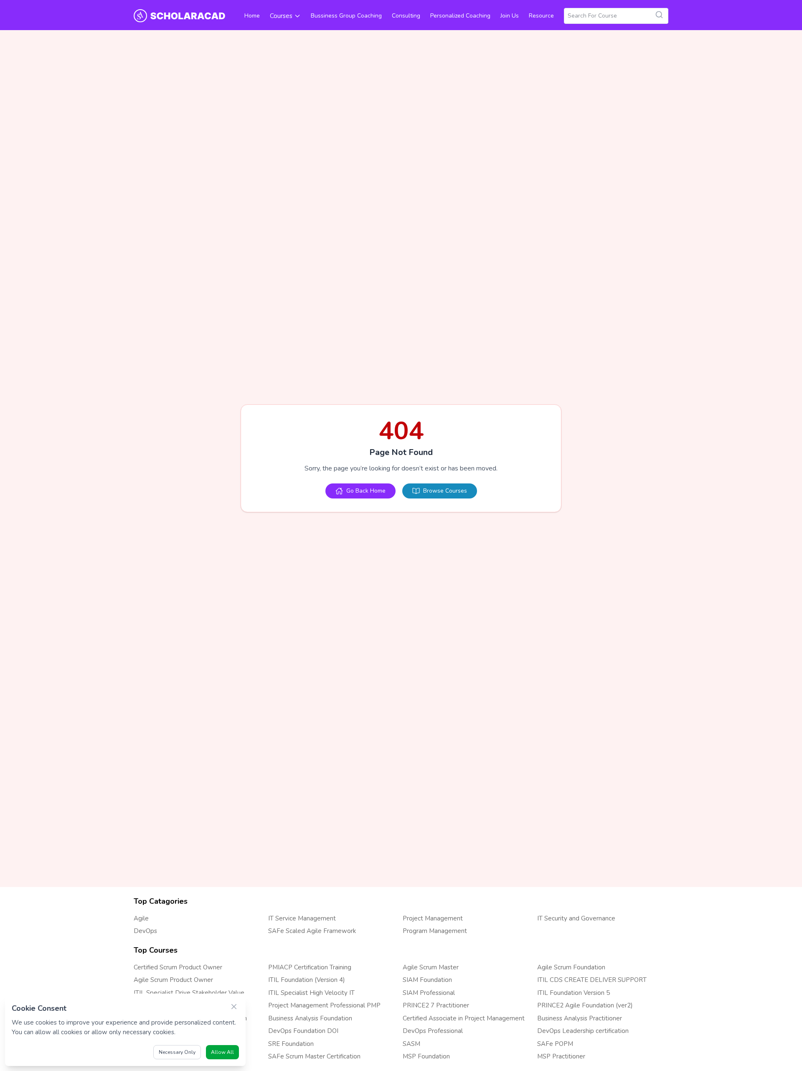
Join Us (509, 16)
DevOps (145, 931)
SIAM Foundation (427, 980)
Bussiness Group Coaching (346, 16)
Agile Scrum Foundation (571, 967)
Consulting (406, 16)
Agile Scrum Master (431, 967)
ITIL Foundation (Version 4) (306, 980)
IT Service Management (302, 918)
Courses (281, 16)
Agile (141, 918)
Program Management (435, 931)
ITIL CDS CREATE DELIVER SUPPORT (592, 980)
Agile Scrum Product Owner (173, 980)
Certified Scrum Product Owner (178, 967)
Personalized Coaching (460, 16)
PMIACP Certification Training (309, 967)
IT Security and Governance (576, 918)
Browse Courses (445, 491)
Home (252, 16)
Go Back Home (366, 491)
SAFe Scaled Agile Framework (312, 931)
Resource (541, 16)
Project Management (433, 918)
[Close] (234, 1007)
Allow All (222, 1052)
